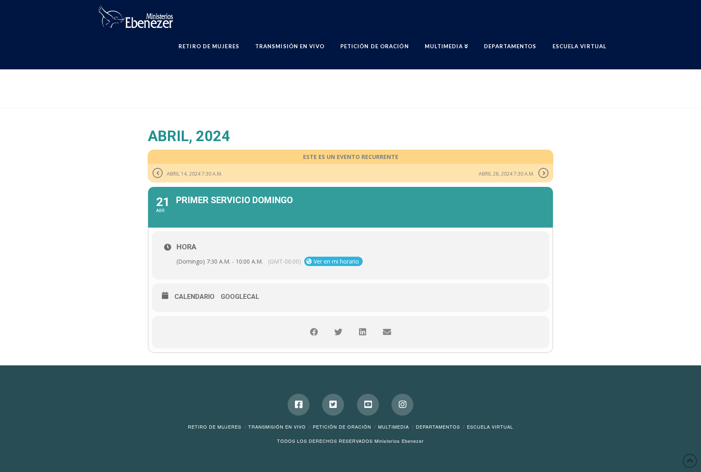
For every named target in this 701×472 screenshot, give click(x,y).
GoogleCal (240, 296)
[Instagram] (402, 405)
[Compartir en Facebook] (314, 332)
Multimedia (393, 426)
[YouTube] (368, 405)
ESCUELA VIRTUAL (490, 426)
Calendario (194, 296)
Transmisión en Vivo (277, 426)
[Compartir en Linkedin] (363, 332)
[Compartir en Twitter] (338, 332)
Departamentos (438, 426)
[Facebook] (299, 405)
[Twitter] (333, 405)
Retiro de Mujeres (214, 426)
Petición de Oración (342, 426)
